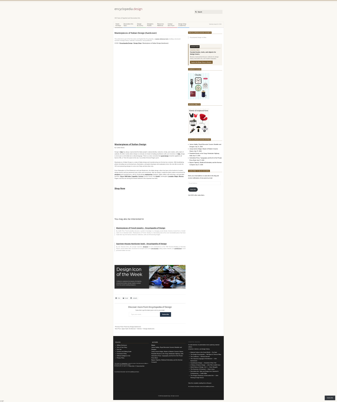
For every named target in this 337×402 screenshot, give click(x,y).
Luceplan (171, 176)
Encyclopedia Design (126, 43)
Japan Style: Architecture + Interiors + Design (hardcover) (137, 386)
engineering (148, 174)
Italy (121, 152)
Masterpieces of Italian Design (130, 144)
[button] (116, 92)
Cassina (140, 176)
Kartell (158, 176)
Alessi (122, 176)
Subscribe (165, 372)
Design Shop (137, 43)
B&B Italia (128, 176)
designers (118, 174)
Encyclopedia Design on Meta (200, 33)
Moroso (181, 176)
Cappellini (134, 176)
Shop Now (120, 188)
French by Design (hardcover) (132, 384)
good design (165, 156)
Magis (176, 176)
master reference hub (161, 39)
